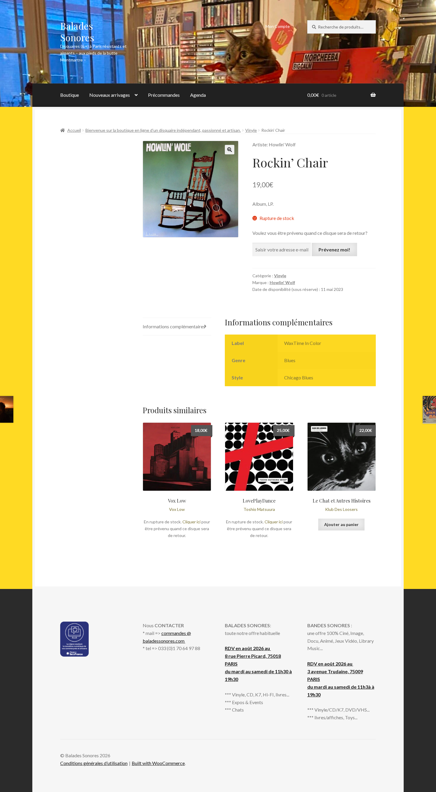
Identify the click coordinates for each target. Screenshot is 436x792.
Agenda (198, 95)
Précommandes (164, 95)
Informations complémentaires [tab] (174, 326)
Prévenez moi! (334, 249)
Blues (289, 360)
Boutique (69, 95)
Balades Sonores (77, 31)
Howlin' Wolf (282, 282)
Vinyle (251, 130)
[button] (229, 149)
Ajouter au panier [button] (341, 524)
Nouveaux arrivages (109, 95)
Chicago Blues (298, 377)
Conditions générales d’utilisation (94, 763)
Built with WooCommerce (158, 763)
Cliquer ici (191, 521)
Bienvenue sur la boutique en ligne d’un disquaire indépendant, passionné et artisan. (163, 130)
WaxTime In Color (302, 343)
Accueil (74, 130)
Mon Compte (277, 26)
